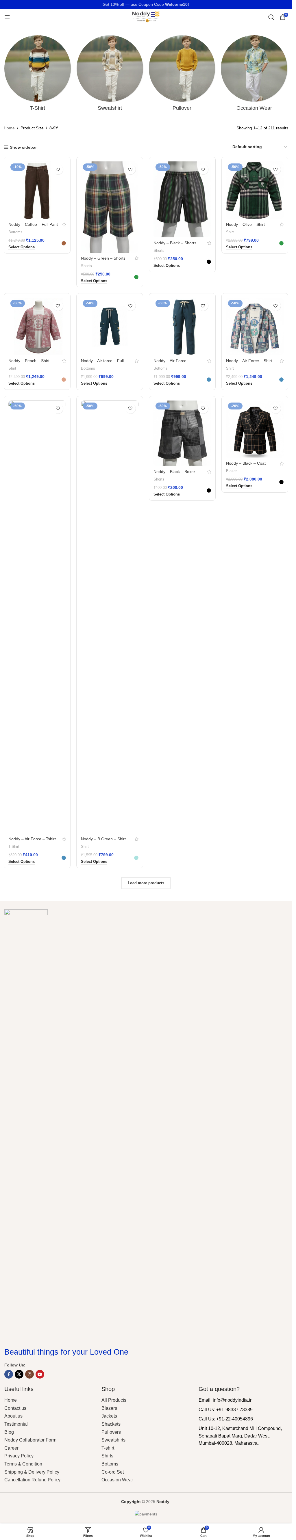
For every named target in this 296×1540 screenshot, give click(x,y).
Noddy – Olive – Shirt (245, 224)
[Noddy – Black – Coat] (255, 429)
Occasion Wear (117, 1479)
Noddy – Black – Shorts (174, 243)
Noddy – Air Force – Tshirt (32, 839)
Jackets (109, 1416)
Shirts (107, 1455)
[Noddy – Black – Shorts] (182, 199)
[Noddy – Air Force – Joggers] (182, 326)
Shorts (86, 266)
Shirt (230, 232)
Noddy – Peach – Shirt (28, 360)
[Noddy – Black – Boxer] (182, 433)
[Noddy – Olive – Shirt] (255, 190)
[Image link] (26, 1125)
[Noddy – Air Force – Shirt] (255, 326)
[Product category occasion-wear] (254, 75)
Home (9, 128)
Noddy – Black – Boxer (174, 471)
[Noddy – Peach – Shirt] (37, 326)
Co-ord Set (112, 1472)
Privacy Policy (19, 1455)
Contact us (15, 1408)
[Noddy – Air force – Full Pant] (109, 326)
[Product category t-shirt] (37, 75)
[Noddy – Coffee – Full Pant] (37, 190)
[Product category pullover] (182, 75)
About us (13, 1416)
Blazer (231, 471)
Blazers (109, 1408)
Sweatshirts (113, 1439)
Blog (9, 1432)
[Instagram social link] (29, 1374)
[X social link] (19, 1374)
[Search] (271, 17)
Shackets (111, 1424)
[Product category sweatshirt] (110, 75)
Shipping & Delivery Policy (31, 1472)
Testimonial (16, 1424)
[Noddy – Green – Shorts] (109, 207)
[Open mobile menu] (7, 17)
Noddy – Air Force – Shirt (249, 360)
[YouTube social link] (40, 1374)
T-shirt (107, 1448)
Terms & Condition (23, 1463)
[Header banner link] (146, 4)
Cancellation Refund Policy (32, 1479)
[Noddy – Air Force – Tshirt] (37, 617)
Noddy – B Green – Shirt (103, 839)
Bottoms (15, 232)
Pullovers (111, 1432)
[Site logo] (146, 16)
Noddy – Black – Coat (246, 463)
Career (11, 1448)
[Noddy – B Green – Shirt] (109, 617)
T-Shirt (13, 846)
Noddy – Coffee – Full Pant (33, 224)
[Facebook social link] (8, 1374)
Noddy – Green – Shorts (103, 258)
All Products (113, 1400)
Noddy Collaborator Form (30, 1439)
